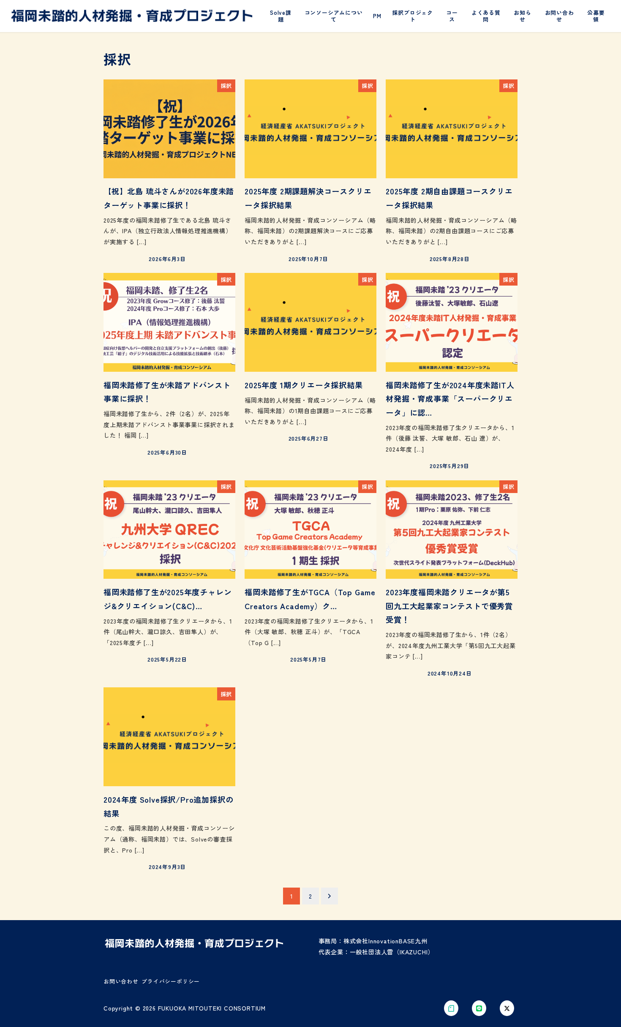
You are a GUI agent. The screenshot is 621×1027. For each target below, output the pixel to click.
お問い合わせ (121, 981)
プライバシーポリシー (171, 981)
